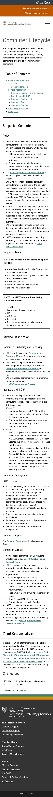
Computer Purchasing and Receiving (28, 93)
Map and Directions (11, 769)
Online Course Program (13, 746)
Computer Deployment (21, 99)
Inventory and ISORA (20, 96)
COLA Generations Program (22, 384)
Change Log (13, 111)
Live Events (7, 750)
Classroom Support (11, 730)
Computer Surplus (19, 105)
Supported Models (19, 87)
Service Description (17, 90)
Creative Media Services (13, 754)
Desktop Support (15, 541)
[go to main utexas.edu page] (43, 2)
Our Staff (6, 773)
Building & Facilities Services (15, 777)
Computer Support (10, 726)
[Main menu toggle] (47, 23)
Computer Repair (19, 102)
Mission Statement (11, 765)
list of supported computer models (27, 172)
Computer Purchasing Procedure (22, 368)
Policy (14, 84)
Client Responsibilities (18, 108)
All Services (7, 781)
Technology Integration (12, 734)
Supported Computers (18, 80)
